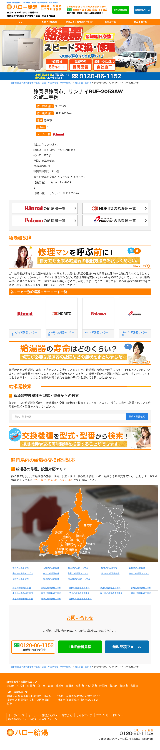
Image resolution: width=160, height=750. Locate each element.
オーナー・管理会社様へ (43, 715)
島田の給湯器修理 (51, 573)
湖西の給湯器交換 (20, 568)
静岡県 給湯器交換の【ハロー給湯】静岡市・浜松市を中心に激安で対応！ (32, 3)
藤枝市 (114, 685)
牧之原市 (91, 685)
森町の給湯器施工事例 (141, 588)
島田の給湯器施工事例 (51, 593)
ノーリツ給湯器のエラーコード (61, 334)
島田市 (70, 685)
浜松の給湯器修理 (51, 568)
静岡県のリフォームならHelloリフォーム (32, 719)
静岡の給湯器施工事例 (141, 593)
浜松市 (21, 685)
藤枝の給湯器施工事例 (22, 598)
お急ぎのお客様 (49, 21)
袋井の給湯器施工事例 (110, 588)
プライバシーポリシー (109, 715)
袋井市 (41, 685)
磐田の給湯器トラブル (78, 568)
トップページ (16, 715)
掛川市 (59, 685)
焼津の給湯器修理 (51, 579)
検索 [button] (137, 416)
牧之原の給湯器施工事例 (111, 593)
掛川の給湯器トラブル (22, 573)
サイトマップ (84, 715)
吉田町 (134, 685)
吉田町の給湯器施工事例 (80, 598)
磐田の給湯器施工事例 (79, 588)
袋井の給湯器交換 (109, 568)
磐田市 (31, 685)
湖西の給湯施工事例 (21, 588)
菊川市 (80, 685)
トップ (19, 21)
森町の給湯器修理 (137, 568)
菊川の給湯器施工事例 (79, 593)
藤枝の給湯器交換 (20, 579)
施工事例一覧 (140, 21)
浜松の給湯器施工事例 (51, 588)
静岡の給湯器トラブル (139, 573)
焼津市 (124, 685)
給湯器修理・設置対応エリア (22, 681)
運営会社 (67, 715)
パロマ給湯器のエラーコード (98, 334)
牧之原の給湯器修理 (110, 573)
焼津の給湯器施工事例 (51, 598)
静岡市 (103, 685)
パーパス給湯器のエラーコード (134, 334)
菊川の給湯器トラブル (78, 573)
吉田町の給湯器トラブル (79, 579)
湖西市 (11, 685)
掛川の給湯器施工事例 (22, 593)
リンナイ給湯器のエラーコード (24, 334)
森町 (50, 685)
